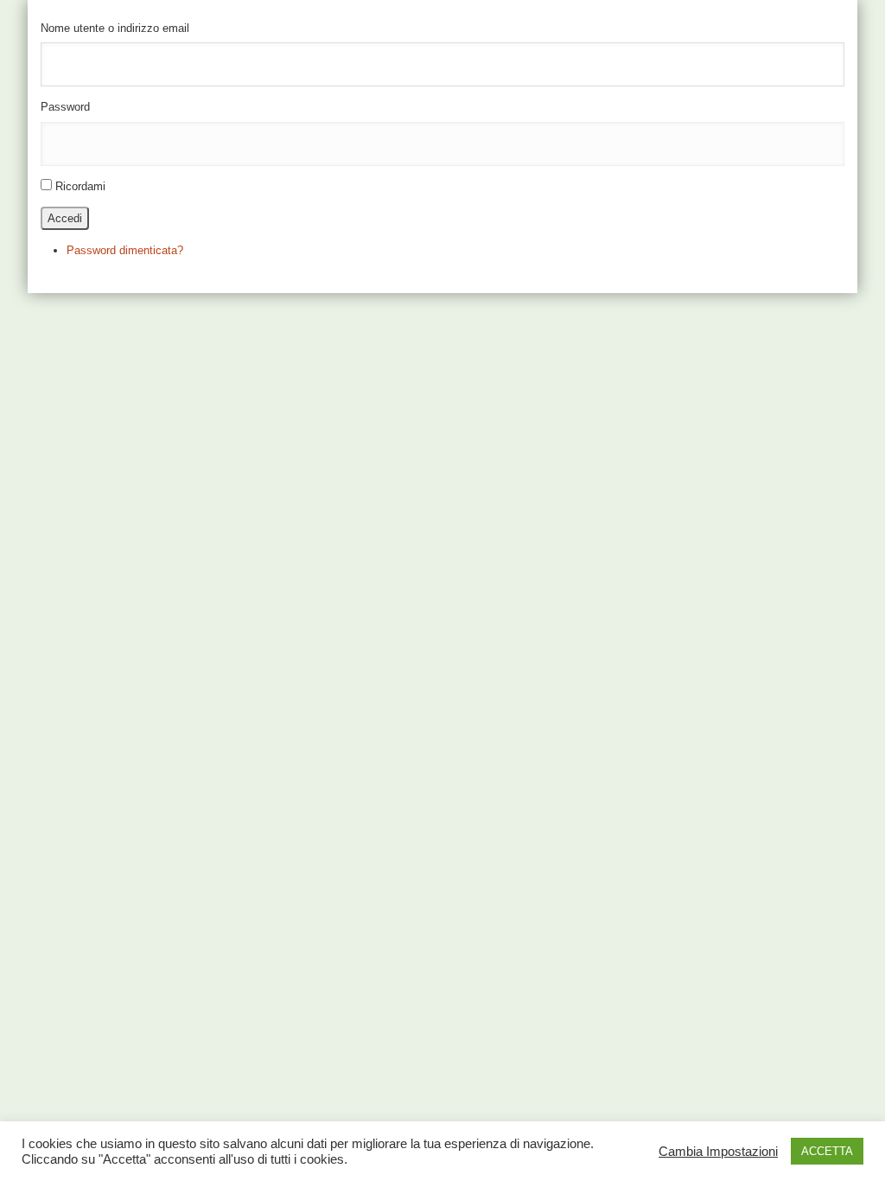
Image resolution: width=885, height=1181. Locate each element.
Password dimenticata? (125, 250)
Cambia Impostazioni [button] (718, 1152)
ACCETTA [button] (827, 1151)
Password (65, 106)
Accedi (65, 218)
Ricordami (80, 186)
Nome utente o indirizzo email (115, 28)
